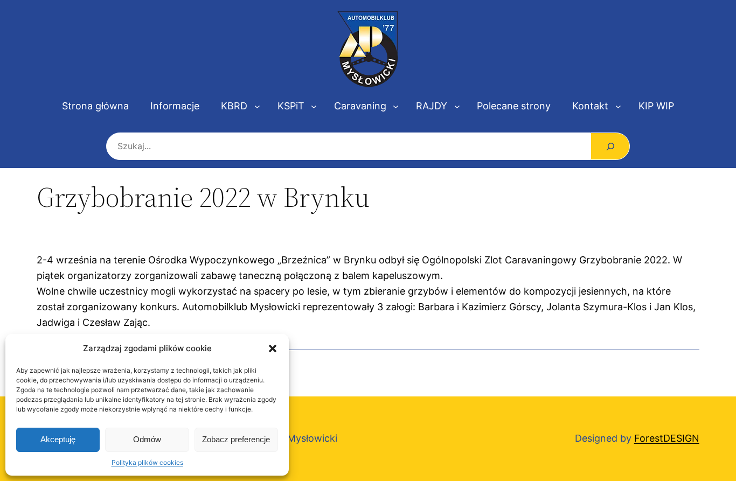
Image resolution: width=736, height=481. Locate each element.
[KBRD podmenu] (257, 106)
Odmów (147, 439)
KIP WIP (656, 105)
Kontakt (590, 105)
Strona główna (95, 105)
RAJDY (431, 105)
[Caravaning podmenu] (396, 106)
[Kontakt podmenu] (618, 106)
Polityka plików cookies (147, 462)
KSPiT (290, 105)
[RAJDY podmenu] (457, 106)
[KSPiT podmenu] (314, 106)
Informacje (174, 105)
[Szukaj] (610, 146)
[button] (272, 348)
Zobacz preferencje (236, 439)
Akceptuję (57, 439)
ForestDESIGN (666, 438)
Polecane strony (514, 105)
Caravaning (360, 105)
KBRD (234, 105)
